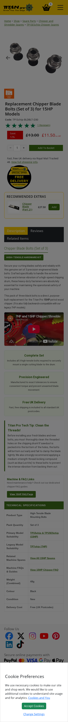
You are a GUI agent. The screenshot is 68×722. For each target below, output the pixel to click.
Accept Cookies (34, 706)
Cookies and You (39, 698)
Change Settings (34, 714)
